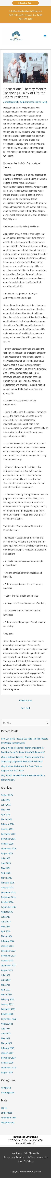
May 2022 (5, 1038)
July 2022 (5, 1028)
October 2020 (7, 1063)
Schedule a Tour (25, 3)
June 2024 (6, 921)
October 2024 (7, 902)
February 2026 (7, 824)
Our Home (17, 1153)
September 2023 (8, 965)
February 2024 (7, 941)
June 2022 (6, 1033)
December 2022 (8, 1009)
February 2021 (7, 1048)
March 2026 (6, 819)
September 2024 (8, 907)
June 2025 (6, 863)
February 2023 (7, 999)
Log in (4, 1108)
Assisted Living (32, 1172)
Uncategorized (11, 102)
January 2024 (7, 946)
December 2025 (8, 834)
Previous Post (25, 700)
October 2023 (7, 960)
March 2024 (6, 936)
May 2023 (5, 985)
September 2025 (8, 848)
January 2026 (7, 829)
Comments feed (8, 1117)
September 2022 (8, 1019)
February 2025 (7, 882)
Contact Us (42, 1157)
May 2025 (5, 868)
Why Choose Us (32, 1153)
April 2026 (5, 814)
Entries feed (6, 1113)
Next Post (25, 708)
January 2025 (7, 887)
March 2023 (6, 994)
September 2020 (8, 1067)
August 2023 (7, 970)
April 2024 (5, 931)
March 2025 (6, 878)
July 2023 (5, 975)
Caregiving (6, 1087)
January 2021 (7, 1053)
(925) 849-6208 (25, 19)
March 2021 (6, 1043)
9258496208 (29, 1143)
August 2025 (7, 853)
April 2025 (5, 873)
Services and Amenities (14, 1157)
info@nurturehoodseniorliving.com (25, 11)
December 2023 (8, 951)
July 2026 (5, 800)
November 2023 (8, 956)
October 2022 (7, 1014)
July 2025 (5, 858)
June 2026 (6, 805)
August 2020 (7, 1072)
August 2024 (7, 912)
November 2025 (8, 839)
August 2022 (7, 1024)
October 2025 (7, 844)
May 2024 (5, 926)
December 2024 (8, 892)
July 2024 (5, 917)
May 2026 (5, 809)
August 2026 (7, 795)
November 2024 (8, 897)
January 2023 (7, 1004)
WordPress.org (7, 1122)
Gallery (31, 1157)
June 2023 (6, 980)
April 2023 (5, 989)
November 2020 (8, 1058)
